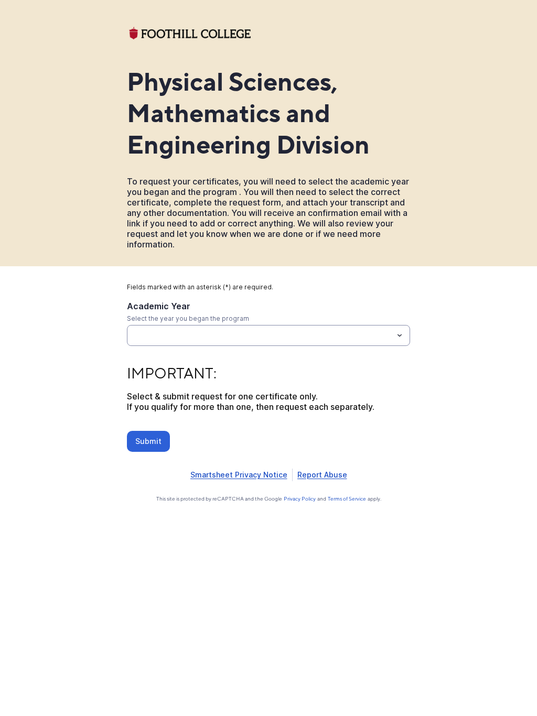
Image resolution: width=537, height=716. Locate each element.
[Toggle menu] (399, 335)
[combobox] (268, 335)
